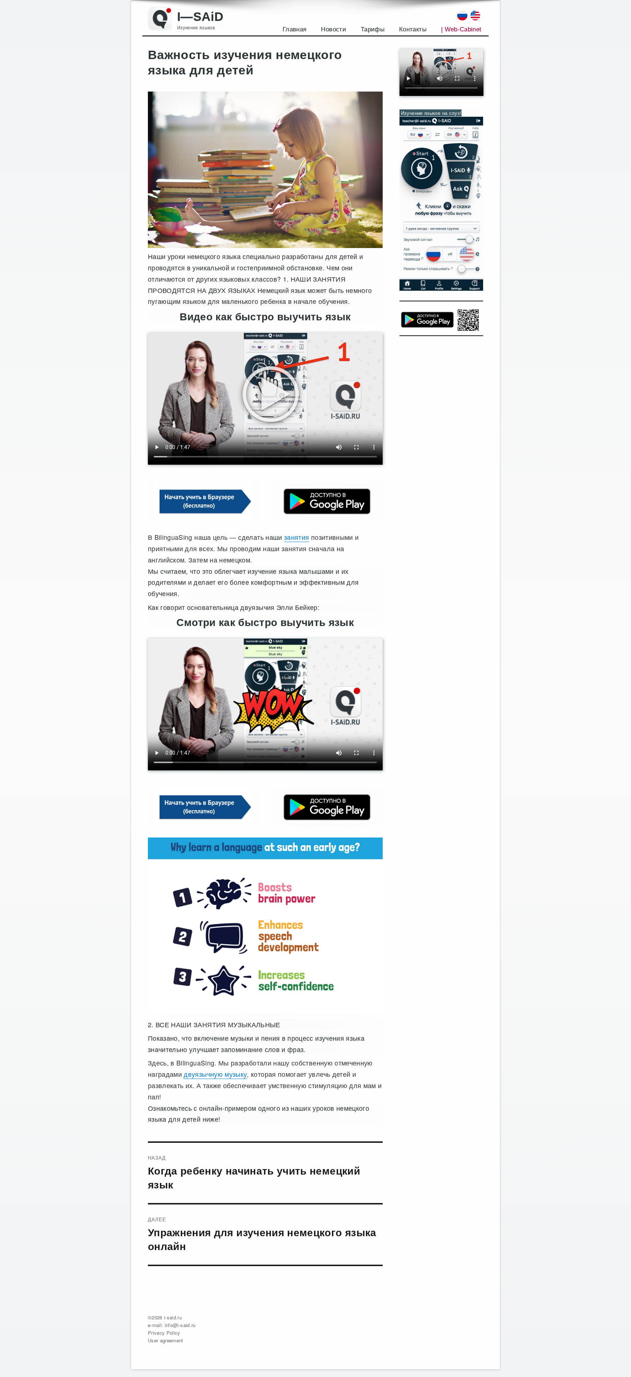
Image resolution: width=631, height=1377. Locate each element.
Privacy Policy (164, 1332)
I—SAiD (200, 16)
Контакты (413, 29)
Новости (333, 29)
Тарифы (373, 29)
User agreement (165, 1340)
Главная (294, 29)
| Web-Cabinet (461, 29)
